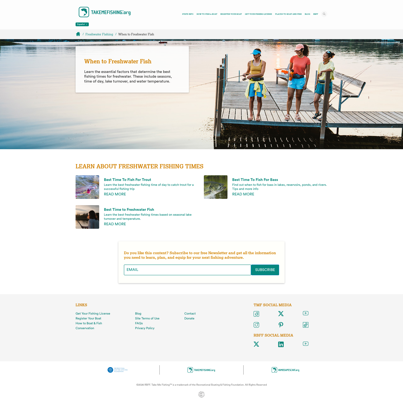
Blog (307, 14)
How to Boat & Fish (89, 323)
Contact (190, 313)
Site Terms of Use (147, 318)
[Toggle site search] (324, 14)
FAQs (139, 323)
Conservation (85, 328)
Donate (189, 318)
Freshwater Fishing (99, 34)
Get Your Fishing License (258, 14)
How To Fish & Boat (207, 14)
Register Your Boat (231, 14)
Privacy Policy (144, 328)
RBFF (315, 14)
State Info (187, 14)
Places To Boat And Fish (288, 14)
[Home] (79, 34)
